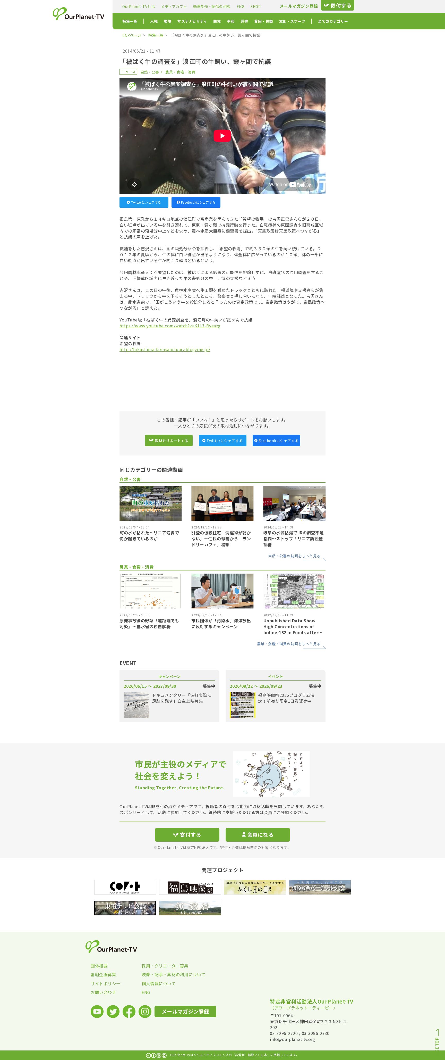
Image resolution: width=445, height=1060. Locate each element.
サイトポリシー (106, 983)
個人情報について (159, 983)
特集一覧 (129, 21)
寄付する (341, 5)
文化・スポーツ (292, 21)
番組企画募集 (103, 974)
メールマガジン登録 (299, 6)
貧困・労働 (263, 21)
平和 (230, 21)
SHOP (256, 6)
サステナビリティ (192, 21)
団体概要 (99, 966)
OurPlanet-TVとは (138, 6)
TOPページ (131, 35)
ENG (241, 6)
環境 (167, 21)
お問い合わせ (103, 992)
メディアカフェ (174, 6)
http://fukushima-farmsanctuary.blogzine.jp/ (164, 349)
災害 (244, 21)
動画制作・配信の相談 (211, 6)
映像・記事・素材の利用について (167, 974)
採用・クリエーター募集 (165, 966)
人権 (154, 21)
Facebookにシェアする (198, 202)
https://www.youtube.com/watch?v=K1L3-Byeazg (170, 325)
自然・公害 (149, 71)
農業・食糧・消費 (180, 71)
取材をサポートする (172, 440)
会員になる (260, 834)
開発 (217, 21)
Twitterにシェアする (146, 202)
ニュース (128, 71)
